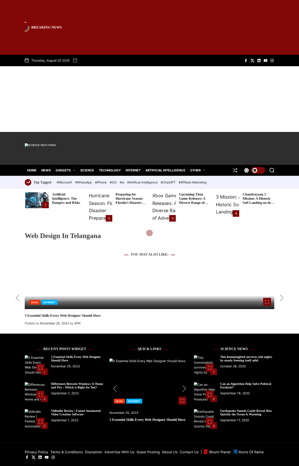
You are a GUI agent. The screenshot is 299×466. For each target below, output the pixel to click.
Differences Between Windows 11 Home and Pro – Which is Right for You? (77, 385)
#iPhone (101, 182)
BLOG (34, 302)
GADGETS (63, 170)
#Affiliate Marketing (193, 182)
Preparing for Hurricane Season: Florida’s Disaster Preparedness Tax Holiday (129, 202)
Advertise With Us (119, 452)
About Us (170, 452)
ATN (77, 323)
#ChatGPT (168, 182)
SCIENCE (87, 170)
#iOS (114, 182)
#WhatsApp (84, 182)
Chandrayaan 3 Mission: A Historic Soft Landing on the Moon (257, 200)
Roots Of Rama (250, 452)
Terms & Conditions (66, 452)
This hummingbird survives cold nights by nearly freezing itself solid (246, 358)
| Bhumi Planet (216, 452)
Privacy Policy (36, 452)
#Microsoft (65, 182)
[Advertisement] (149, 99)
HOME (32, 170)
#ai (122, 182)
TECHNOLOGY (110, 170)
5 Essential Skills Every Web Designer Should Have (63, 315)
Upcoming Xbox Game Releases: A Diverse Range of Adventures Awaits (193, 200)
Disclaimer (93, 452)
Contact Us (189, 452)
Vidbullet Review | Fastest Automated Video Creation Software (76, 412)
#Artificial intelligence (142, 182)
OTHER (195, 170)
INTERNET (133, 170)
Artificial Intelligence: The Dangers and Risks (66, 198)
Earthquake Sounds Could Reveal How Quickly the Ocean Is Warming (246, 412)
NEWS (46, 170)
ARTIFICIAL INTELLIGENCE (165, 170)
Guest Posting (148, 452)
